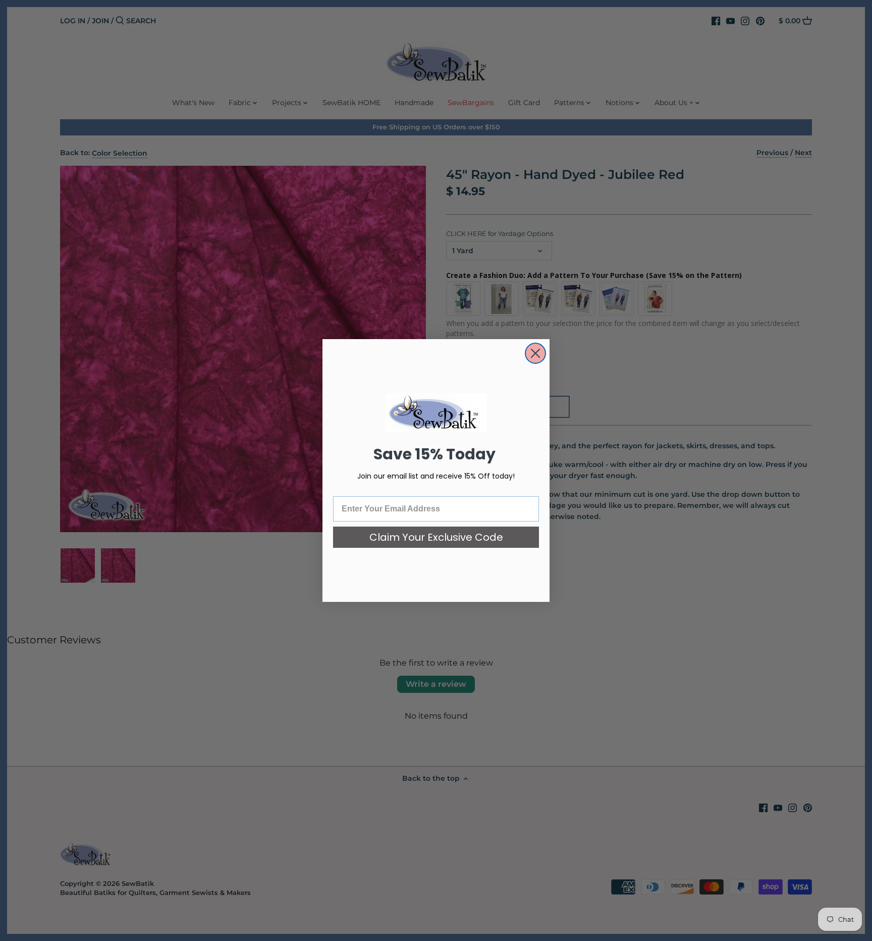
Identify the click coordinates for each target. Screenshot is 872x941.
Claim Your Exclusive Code (436, 537)
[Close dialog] (535, 353)
